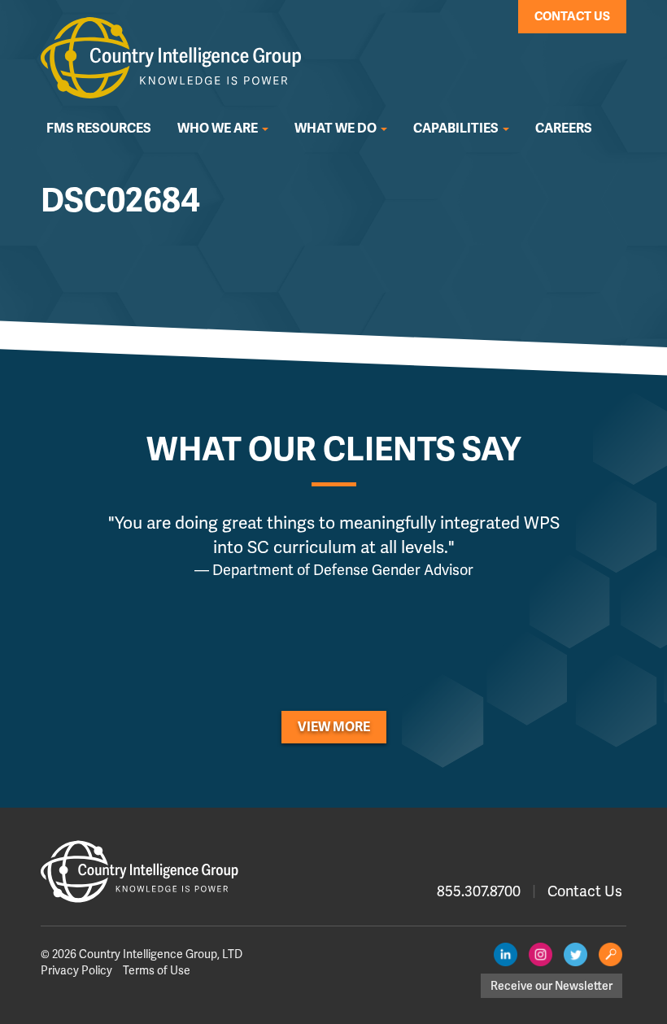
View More (334, 727)
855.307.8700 (479, 891)
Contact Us (572, 16)
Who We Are (218, 128)
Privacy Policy (76, 970)
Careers (563, 128)
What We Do (336, 128)
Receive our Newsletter (551, 985)
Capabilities (457, 128)
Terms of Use (156, 970)
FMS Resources (98, 128)
